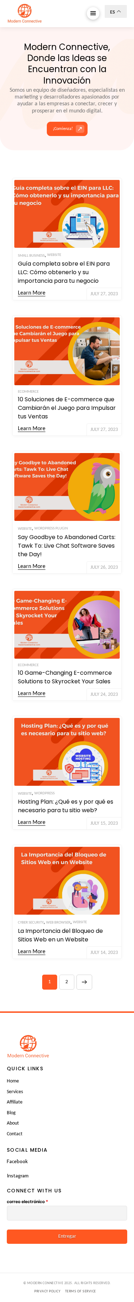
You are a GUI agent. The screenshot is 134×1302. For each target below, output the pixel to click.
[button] (93, 13)
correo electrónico (27, 1201)
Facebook (17, 1161)
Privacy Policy (47, 1291)
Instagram (18, 1175)
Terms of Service (80, 1291)
